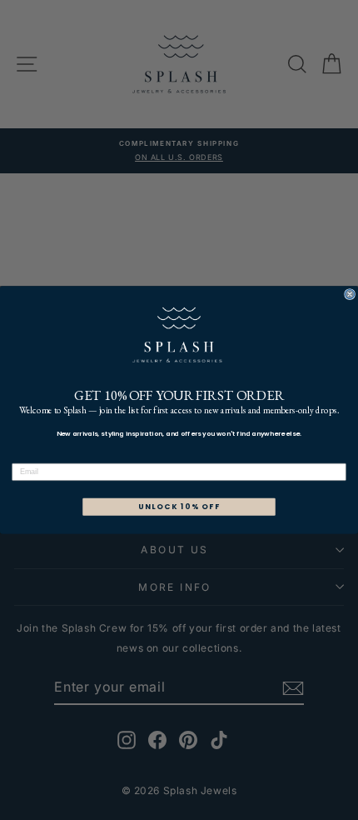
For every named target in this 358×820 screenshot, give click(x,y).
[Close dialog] (350, 294)
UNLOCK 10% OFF (179, 507)
